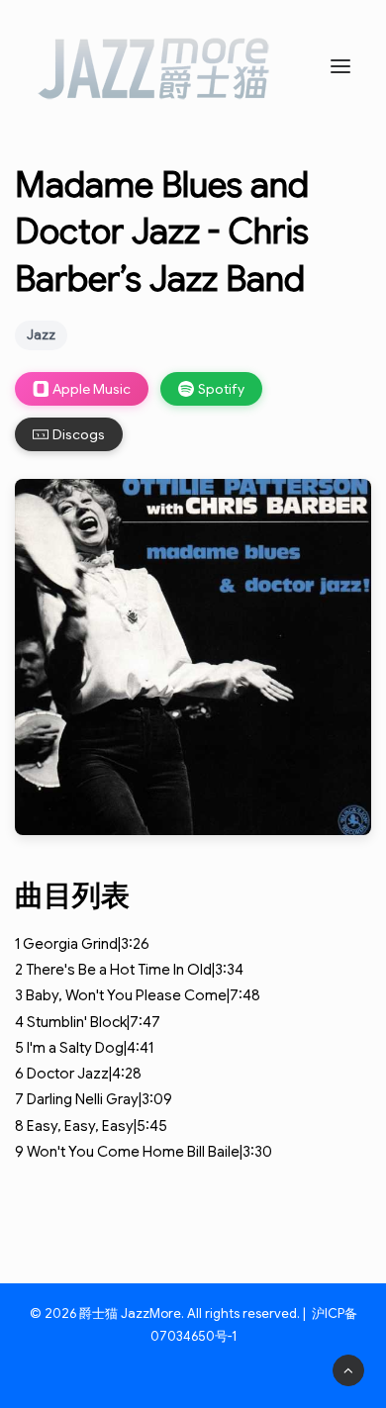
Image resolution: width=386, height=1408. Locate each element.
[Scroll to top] (348, 1369)
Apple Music (91, 389)
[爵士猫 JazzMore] (154, 66)
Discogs (78, 434)
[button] (340, 66)
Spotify (221, 389)
